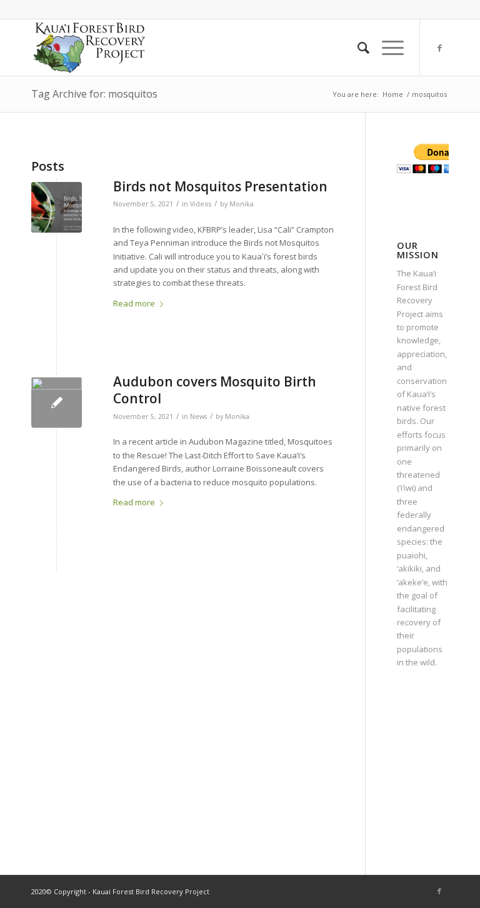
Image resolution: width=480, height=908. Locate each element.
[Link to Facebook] (439, 47)
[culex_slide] (56, 402)
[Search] (357, 47)
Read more (134, 303)
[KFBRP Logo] (89, 47)
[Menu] (386, 47)
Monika (241, 203)
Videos (200, 203)
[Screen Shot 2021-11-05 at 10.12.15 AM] (56, 207)
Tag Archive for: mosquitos (94, 94)
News (198, 416)
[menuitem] (357, 47)
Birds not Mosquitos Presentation (220, 186)
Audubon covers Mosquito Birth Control (214, 390)
